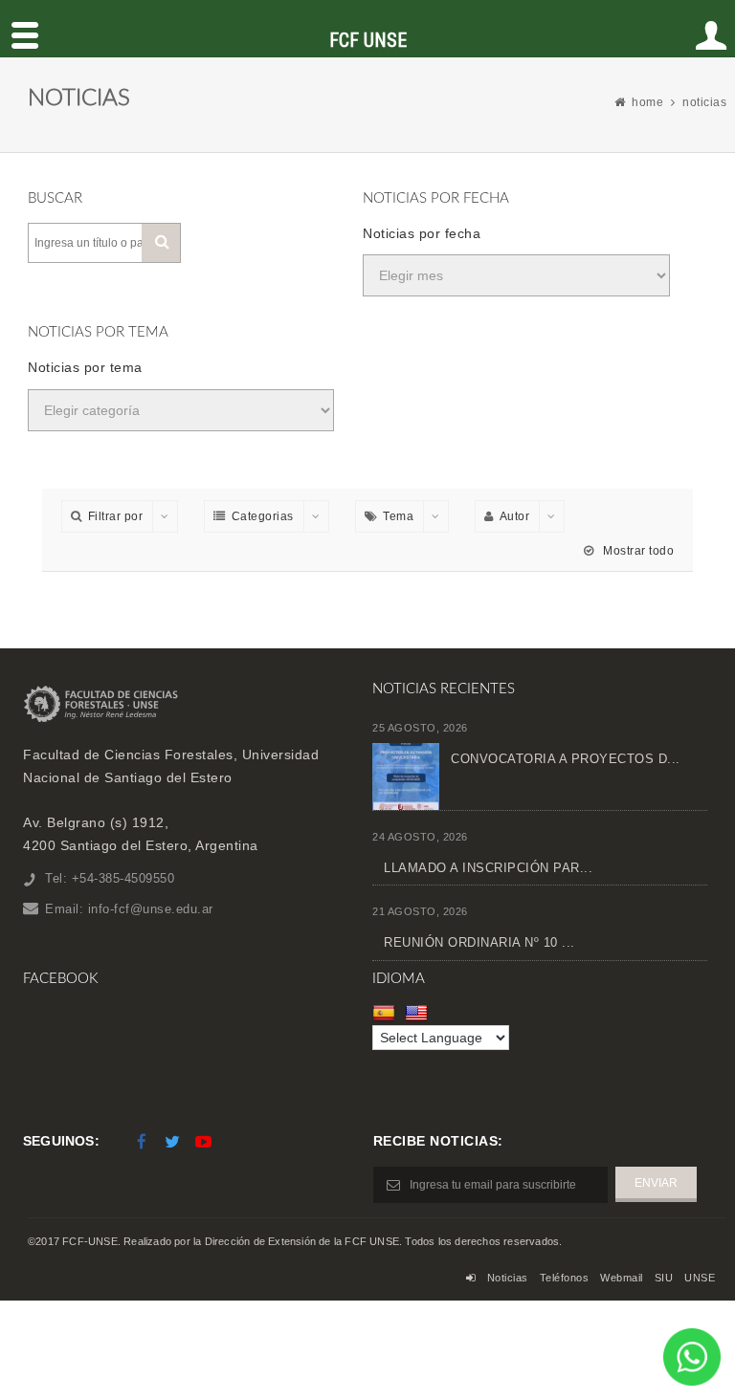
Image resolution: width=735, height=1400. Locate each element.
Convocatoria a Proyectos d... (565, 759)
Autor (515, 516)
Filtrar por (116, 516)
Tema (398, 516)
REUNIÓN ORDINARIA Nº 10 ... (479, 942)
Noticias (507, 1277)
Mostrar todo (637, 551)
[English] (419, 1012)
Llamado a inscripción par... (488, 868)
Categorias (263, 516)
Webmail (621, 1277)
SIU (664, 1277)
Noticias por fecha (421, 233)
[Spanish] (386, 1012)
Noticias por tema (85, 367)
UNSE (699, 1277)
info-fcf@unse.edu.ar (150, 909)
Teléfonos (565, 1277)
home (647, 102)
